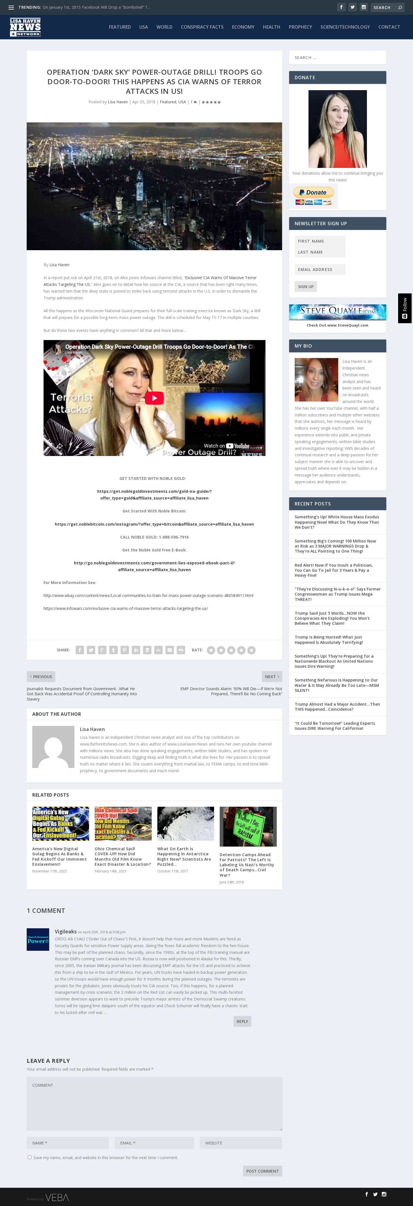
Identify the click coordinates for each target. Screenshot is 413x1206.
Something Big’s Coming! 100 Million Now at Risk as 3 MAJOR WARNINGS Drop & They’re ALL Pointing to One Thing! (335, 546)
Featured (120, 27)
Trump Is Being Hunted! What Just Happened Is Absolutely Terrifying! (329, 639)
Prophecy (300, 27)
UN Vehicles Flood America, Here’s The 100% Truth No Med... (98, 7)
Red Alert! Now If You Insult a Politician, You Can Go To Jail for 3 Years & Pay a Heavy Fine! (334, 570)
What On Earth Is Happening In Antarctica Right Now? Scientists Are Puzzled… (184, 856)
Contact (389, 27)
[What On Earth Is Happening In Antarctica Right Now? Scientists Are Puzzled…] (185, 824)
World (164, 27)
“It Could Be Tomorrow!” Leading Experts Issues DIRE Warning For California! (335, 726)
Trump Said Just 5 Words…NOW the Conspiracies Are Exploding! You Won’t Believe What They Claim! (332, 618)
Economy (243, 27)
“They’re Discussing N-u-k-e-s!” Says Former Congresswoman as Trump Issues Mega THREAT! (338, 594)
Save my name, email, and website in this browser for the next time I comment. (105, 1157)
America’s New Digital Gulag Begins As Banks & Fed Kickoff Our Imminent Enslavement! (59, 856)
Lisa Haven (118, 101)
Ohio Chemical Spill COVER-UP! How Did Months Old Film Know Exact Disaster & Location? (123, 856)
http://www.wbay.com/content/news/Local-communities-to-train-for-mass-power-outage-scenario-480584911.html (148, 595)
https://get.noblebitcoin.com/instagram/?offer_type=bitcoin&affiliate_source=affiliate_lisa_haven (154, 524)
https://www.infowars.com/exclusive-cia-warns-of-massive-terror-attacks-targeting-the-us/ (126, 608)
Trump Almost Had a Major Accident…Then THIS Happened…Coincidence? (337, 706)
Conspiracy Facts (202, 27)
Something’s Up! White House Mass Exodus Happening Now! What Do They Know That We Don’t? (337, 522)
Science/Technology (345, 27)
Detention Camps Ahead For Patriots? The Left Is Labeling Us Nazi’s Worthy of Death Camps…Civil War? (247, 865)
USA (143, 27)
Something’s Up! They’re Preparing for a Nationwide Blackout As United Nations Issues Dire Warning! (334, 661)
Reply (242, 1021)
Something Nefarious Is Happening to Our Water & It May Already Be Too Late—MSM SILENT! (337, 685)
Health (271, 27)
